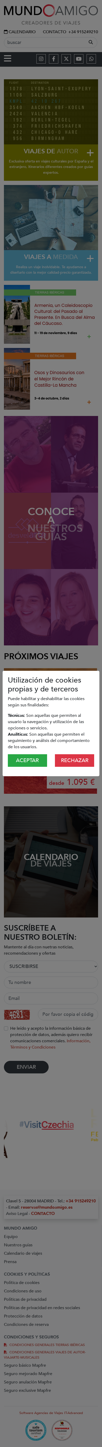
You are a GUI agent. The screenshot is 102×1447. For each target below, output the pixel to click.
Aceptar (27, 760)
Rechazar (74, 760)
